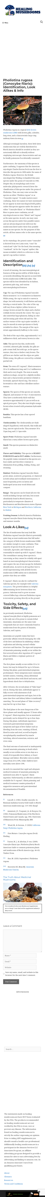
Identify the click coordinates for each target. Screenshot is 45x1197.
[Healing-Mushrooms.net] (22, 10)
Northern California (33, 507)
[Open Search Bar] (41, 22)
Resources (8, 1180)
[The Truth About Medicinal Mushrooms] (22, 901)
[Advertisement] (22, 51)
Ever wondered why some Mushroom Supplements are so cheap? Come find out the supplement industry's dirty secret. (22, 908)
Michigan (17, 507)
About (6, 1173)
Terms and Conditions (13, 1184)
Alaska (8, 510)
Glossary (8, 1176)
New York (7, 507)
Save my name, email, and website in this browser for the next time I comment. (21, 973)
